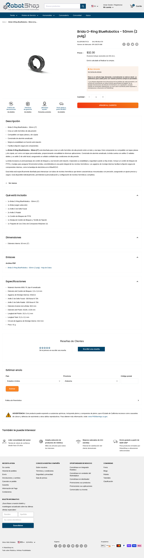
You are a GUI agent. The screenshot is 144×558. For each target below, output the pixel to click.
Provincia (67, 376)
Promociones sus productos (80, 483)
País (7, 376)
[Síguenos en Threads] (85, 545)
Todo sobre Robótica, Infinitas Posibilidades (16, 550)
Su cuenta (6, 467)
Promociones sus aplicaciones (81, 486)
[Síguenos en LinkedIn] (81, 545)
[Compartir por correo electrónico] (136, 44)
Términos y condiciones (45, 471)
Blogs (106, 471)
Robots (106, 474)
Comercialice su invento (78, 490)
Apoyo (88, 15)
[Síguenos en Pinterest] (68, 545)
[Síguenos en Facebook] (55, 545)
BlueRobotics (83, 41)
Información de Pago (9, 488)
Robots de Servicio (29, 15)
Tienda (12, 15)
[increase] (103, 97)
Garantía (5, 485)
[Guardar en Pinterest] (128, 44)
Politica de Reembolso (13, 400)
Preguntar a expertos (44, 112)
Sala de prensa (41, 478)
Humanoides (47, 15)
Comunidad (77, 15)
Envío (4, 474)
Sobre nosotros (41, 467)
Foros (106, 467)
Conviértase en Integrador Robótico (79, 468)
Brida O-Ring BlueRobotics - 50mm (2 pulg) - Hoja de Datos (30, 268)
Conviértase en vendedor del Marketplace (80, 474)
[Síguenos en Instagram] (64, 545)
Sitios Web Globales (9, 542)
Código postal (126, 376)
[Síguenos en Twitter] (60, 545)
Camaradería (64, 15)
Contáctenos (7, 492)
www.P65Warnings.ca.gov (97, 416)
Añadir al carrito (108, 105)
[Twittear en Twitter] (132, 44)
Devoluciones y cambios (11, 478)
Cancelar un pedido (9, 481)
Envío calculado (92, 60)
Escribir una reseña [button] (91, 349)
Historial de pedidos (9, 471)
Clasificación (108, 481)
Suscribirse (18, 525)
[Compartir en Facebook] (124, 44)
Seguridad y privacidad (44, 474)
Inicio (4, 22)
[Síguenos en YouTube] (72, 545)
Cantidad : (81, 97)
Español (30, 542)
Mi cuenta (107, 7)
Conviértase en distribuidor (79, 479)
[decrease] (89, 97)
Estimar (12, 389)
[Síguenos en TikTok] (77, 545)
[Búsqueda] (83, 6)
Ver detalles (11, 112)
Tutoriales (107, 478)
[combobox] (62, 6)
